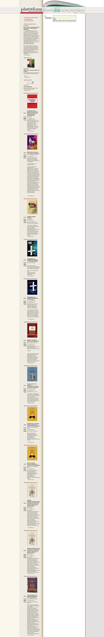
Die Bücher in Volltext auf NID (31, 17)
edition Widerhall (29, 19)
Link (26, 75)
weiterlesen (28, 55)
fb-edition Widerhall (29, 20)
